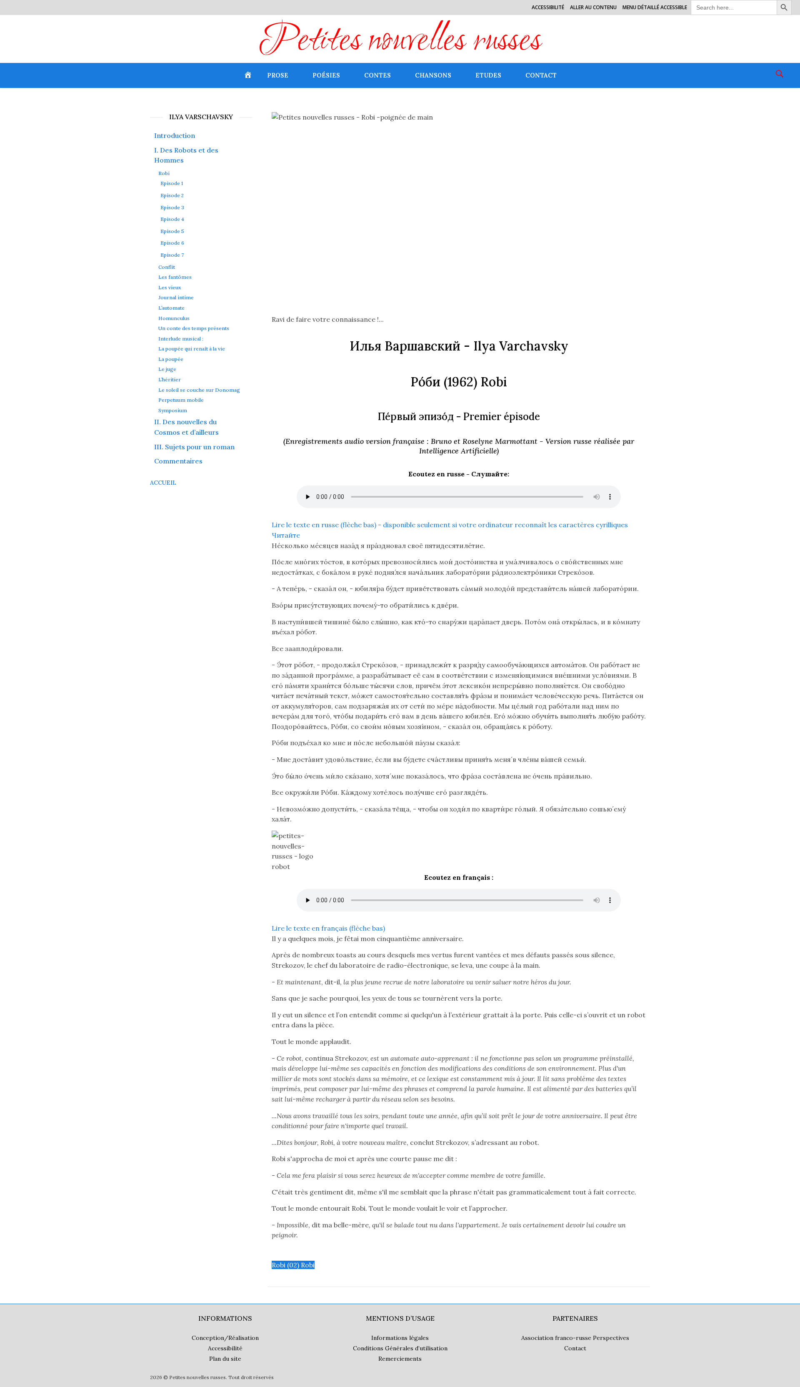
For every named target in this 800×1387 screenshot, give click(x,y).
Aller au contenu (593, 7)
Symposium (172, 410)
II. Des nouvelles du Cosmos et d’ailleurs (186, 427)
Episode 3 (172, 207)
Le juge (167, 369)
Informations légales (400, 1338)
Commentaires (178, 461)
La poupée (170, 359)
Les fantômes (175, 277)
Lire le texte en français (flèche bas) (328, 928)
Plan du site (225, 1358)
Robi (164, 173)
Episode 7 (172, 255)
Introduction (174, 135)
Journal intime (176, 297)
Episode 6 (172, 243)
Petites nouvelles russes (400, 42)
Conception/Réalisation (225, 1338)
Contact (541, 75)
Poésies (326, 75)
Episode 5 (172, 231)
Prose (277, 75)
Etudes (488, 75)
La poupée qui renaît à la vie (191, 348)
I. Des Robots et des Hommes (186, 155)
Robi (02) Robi (293, 1265)
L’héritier (169, 379)
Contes (377, 75)
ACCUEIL (163, 482)
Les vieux (169, 287)
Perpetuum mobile (181, 400)
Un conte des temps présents (193, 328)
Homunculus (174, 318)
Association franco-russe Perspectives (575, 1338)
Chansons (433, 75)
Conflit (166, 267)
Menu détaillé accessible (654, 7)
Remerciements (400, 1358)
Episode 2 (172, 195)
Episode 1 (171, 183)
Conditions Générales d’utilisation (400, 1348)
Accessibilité (548, 7)
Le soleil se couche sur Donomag (199, 390)
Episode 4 (172, 219)
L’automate (171, 307)
